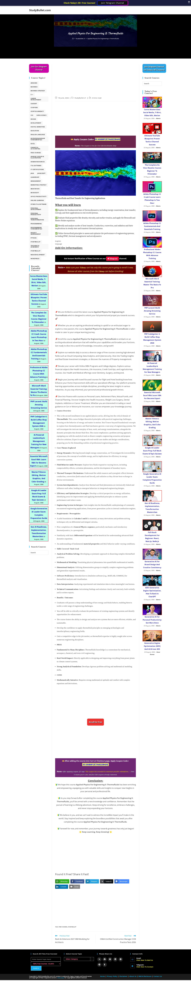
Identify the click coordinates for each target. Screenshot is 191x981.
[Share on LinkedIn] (115, 959)
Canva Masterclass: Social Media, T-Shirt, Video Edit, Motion (152, 112)
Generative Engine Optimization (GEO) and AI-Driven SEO (152, 646)
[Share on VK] (120, 959)
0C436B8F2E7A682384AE (107, 139)
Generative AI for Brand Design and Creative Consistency (152, 564)
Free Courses (63, 927)
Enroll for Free (95, 722)
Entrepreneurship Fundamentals (38, 139)
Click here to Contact (144, 967)
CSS (32, 115)
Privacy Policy (112, 976)
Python (33, 238)
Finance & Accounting (35, 148)
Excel (33, 144)
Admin (158, 118)
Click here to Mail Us (144, 960)
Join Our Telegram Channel (39, 68)
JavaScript (41, 173)
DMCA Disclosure (144, 976)
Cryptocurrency (37, 111)
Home (102, 976)
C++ (32, 95)
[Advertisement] (95, 80)
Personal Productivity (36, 214)
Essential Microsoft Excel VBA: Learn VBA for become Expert (152, 395)
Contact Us (157, 976)
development (36, 123)
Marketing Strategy (38, 185)
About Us (132, 976)
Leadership (35, 177)
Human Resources (38, 162)
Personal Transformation (37, 219)
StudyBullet (72, 927)
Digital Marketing (38, 127)
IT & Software (36, 166)
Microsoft (35, 193)
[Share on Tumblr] (104, 964)
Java (32, 173)
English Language (38, 135)
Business (34, 87)
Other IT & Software (39, 204)
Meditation (35, 189)
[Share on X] (99, 959)
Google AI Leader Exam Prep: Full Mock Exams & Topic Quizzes (152, 451)
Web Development (38, 255)
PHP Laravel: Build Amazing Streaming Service (39, 404)
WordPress (35, 259)
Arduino (34, 83)
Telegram (113, 258)
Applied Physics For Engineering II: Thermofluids (103, 39)
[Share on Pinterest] (110, 959)
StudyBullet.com (40, 10)
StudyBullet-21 (80, 98)
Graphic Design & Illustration (37, 157)
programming (36, 224)
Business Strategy (38, 91)
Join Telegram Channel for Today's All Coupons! (154, 68)
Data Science (41, 115)
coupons (34, 107)
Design (33, 119)
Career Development (36, 99)
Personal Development (36, 208)
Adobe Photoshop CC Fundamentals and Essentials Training (152, 226)
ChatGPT (34, 104)
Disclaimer (123, 976)
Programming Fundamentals (36, 228)
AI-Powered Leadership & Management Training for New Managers (38, 441)
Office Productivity (38, 196)
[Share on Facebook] (104, 959)
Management (36, 181)
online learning (37, 200)
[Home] (73, 39)
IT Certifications (37, 169)
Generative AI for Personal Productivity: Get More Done (152, 620)
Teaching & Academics (35, 246)
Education (35, 131)
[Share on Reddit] (99, 964)
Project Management (36, 233)
